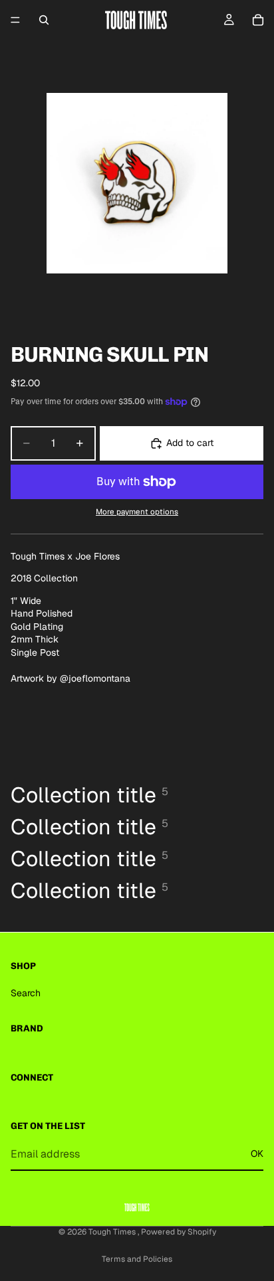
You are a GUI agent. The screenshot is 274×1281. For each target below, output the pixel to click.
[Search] (44, 20)
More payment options (137, 511)
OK (257, 1154)
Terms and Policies (137, 1259)
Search (26, 993)
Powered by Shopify (178, 1232)
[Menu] (15, 20)
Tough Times (113, 1232)
